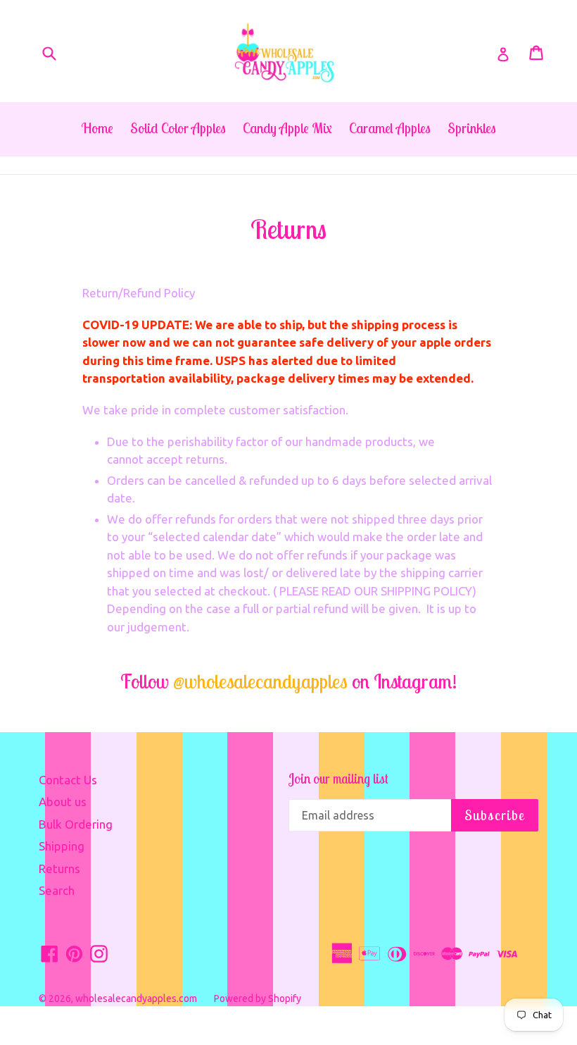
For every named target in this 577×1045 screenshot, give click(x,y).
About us (63, 801)
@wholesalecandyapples (260, 681)
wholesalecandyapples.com (136, 998)
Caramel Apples (390, 128)
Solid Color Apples (178, 128)
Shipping (61, 846)
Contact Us (68, 779)
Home (97, 128)
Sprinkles (472, 128)
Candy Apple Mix (287, 128)
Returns (59, 868)
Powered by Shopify (257, 998)
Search (57, 890)
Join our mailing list (338, 779)
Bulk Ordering (76, 824)
